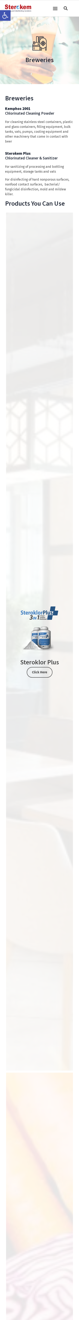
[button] (5, 15)
